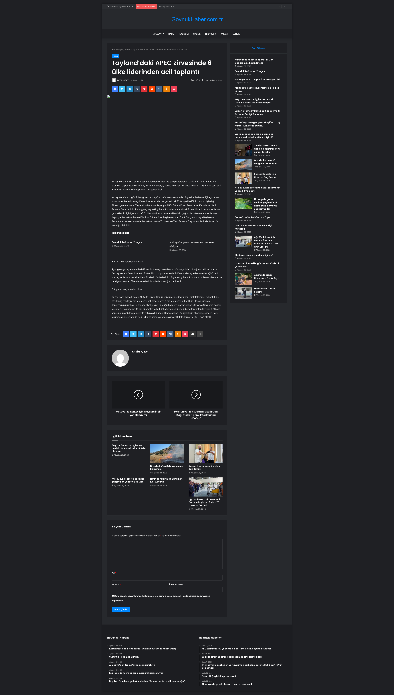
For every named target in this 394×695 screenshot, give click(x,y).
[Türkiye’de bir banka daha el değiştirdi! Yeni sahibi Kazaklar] (243, 150)
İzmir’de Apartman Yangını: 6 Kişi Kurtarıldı (166, 480)
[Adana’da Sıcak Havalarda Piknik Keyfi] (243, 279)
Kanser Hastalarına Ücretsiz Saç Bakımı (204, 468)
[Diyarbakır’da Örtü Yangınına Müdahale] (167, 453)
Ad (114, 573)
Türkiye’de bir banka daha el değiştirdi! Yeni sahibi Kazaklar (267, 149)
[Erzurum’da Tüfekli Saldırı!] (243, 293)
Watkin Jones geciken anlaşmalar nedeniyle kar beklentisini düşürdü (254, 135)
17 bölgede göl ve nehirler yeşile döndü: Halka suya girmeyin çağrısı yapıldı (266, 204)
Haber (171, 34)
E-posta (116, 584)
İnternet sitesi (176, 584)
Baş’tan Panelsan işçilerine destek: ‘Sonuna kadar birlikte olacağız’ (129, 448)
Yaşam (224, 34)
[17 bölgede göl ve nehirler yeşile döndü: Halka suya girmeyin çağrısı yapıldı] (243, 203)
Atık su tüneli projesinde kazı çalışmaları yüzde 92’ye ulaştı (128, 480)
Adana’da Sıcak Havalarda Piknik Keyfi (266, 276)
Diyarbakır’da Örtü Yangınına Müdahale (166, 468)
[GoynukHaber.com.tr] (197, 19)
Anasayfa (158, 34)
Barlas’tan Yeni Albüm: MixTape (252, 217)
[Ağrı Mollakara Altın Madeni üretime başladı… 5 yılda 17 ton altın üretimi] (206, 487)
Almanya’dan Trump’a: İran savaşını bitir (177, 6)
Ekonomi (184, 34)
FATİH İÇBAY (123, 80)
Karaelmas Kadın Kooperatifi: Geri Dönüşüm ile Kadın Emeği (254, 61)
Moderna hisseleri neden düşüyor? (254, 255)
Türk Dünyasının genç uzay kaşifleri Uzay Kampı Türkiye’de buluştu (257, 124)
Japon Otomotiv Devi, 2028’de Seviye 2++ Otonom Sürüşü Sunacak (258, 112)
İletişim (236, 34)
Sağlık (197, 34)
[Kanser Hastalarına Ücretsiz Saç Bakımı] (206, 453)
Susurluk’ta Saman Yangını (127, 242)
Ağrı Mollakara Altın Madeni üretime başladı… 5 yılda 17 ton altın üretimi (204, 502)
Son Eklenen (258, 48)
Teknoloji (210, 34)
